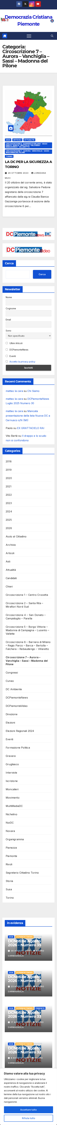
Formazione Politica (18, 747)
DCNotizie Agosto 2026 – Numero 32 (24, 1050)
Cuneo (10, 680)
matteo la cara (14, 391)
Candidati (11, 578)
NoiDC (10, 822)
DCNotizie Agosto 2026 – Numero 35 (24, 943)
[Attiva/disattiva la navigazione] (29, 36)
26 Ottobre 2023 (18, 173)
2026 (9, 528)
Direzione (11, 714)
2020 (9, 478)
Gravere (11, 755)
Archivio (11, 544)
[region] (28, 1096)
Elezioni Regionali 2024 (20, 730)
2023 (8, 140)
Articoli (17, 140)
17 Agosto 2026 (21, 1022)
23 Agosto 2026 (21, 986)
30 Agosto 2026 (21, 951)
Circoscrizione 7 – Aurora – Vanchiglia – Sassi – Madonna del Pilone (27, 661)
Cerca (9, 263)
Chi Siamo (33, 391)
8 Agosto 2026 (20, 1058)
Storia (9, 881)
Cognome (11, 308)
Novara (10, 831)
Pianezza (11, 847)
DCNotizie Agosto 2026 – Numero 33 (24, 1014)
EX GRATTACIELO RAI (30, 428)
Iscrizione (12, 781)
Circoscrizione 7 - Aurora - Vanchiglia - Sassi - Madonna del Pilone (28, 151)
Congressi (12, 672)
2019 (9, 469)
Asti (8, 561)
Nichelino (11, 814)
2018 (9, 461)
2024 (9, 511)
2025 (9, 519)
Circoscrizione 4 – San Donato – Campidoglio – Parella (26, 616)
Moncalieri (12, 789)
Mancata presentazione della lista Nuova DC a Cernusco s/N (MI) (28, 416)
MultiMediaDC (14, 806)
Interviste (11, 772)
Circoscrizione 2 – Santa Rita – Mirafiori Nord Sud (24, 605)
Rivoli (9, 864)
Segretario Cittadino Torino (22, 872)
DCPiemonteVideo (17, 705)
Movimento (12, 797)
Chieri (9, 586)
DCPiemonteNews (18, 349)
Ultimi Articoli (15, 343)
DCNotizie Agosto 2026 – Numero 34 (24, 978)
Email (8, 319)
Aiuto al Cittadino (16, 536)
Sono (8, 330)
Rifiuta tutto (28, 1118)
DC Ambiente (14, 689)
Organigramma (15, 839)
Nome (9, 297)
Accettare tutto (28, 1109)
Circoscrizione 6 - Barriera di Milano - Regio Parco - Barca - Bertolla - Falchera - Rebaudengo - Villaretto (26, 145)
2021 (8, 486)
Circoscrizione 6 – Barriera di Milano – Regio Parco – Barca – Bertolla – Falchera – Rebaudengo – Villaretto (28, 645)
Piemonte (11, 856)
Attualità (29, 140)
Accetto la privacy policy (22, 361)
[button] (52, 35)
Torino (9, 156)
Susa (9, 889)
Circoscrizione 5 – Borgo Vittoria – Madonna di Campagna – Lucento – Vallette (27, 630)
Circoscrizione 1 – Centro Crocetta (27, 594)
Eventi (12, 356)
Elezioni (10, 722)
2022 (9, 494)
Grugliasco (12, 764)
